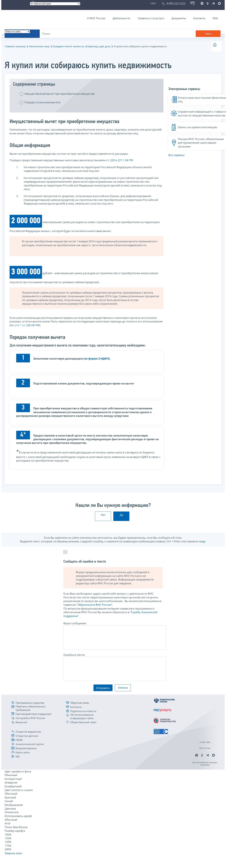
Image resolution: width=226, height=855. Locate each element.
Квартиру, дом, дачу (98, 46)
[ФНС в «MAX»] (218, 3)
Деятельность (121, 18)
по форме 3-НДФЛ (96, 358)
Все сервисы (176, 155)
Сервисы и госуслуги (151, 18)
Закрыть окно (13, 853)
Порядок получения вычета (42, 102)
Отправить (103, 688)
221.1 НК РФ (125, 160)
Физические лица (39, 46)
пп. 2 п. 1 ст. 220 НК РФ (24, 325)
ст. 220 (110, 160)
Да (121, 515)
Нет (103, 515)
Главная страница (15, 46)
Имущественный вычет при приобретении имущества (59, 94)
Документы (179, 18)
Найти (208, 34)
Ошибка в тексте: (74, 655)
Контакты (199, 18)
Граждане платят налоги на (68, 46)
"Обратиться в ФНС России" (94, 605)
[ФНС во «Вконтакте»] (202, 3)
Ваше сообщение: (75, 623)
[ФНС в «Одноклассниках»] (207, 3)
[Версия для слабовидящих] (153, 3)
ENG (215, 18)
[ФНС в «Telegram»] (213, 3)
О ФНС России (96, 18)
